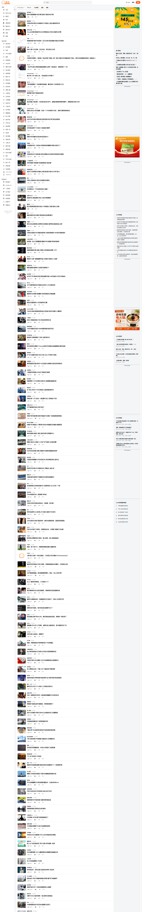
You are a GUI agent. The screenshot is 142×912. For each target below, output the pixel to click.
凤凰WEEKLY (30, 195)
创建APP (8, 202)
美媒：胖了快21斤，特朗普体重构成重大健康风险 (41, 547)
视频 (7, 33)
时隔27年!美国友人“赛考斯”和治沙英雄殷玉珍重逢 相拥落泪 (44, 425)
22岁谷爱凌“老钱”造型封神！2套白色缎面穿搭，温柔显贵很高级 (46, 521)
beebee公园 (30, 126)
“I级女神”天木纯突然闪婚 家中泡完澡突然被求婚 (41, 730)
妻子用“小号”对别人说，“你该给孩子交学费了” (40, 76)
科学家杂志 (29, 867)
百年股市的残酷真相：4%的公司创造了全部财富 (41, 747)
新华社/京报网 (30, 422)
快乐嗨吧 (8, 47)
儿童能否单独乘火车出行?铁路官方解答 (38, 372)
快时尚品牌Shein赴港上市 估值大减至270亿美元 (41, 512)
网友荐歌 (8, 126)
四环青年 (29, 667)
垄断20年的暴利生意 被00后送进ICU (37, 137)
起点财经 (29, 885)
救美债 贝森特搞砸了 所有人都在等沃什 (38, 337)
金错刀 (28, 134)
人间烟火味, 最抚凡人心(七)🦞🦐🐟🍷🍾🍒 (126, 61)
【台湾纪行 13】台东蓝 (122, 71)
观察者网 (29, 701)
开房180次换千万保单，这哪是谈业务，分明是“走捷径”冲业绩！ (46, 529)
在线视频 (8, 169)
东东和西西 (29, 291)
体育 (7, 50)
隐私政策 (8, 195)
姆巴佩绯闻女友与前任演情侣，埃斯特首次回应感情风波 (43, 590)
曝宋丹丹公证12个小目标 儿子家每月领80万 (40, 686)
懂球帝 (28, 204)
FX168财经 (29, 876)
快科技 (28, 675)
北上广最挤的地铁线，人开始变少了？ (38, 582)
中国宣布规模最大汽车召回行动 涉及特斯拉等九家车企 (43, 459)
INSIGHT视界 (30, 309)
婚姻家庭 (8, 113)
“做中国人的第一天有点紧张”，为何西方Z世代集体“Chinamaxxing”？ (48, 555)
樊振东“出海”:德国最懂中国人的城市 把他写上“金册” (42, 259)
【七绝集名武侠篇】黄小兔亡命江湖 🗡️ (126, 64)
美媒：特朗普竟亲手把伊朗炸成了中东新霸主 (40, 643)
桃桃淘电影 (29, 728)
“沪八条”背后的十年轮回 (34, 756)
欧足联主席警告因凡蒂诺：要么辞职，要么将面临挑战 (43, 538)
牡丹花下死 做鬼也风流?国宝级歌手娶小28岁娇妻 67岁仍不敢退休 (46, 276)
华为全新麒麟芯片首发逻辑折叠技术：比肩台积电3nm (43, 782)
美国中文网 (29, 911)
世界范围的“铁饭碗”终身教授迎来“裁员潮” (39, 163)
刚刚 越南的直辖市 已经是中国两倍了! (38, 268)
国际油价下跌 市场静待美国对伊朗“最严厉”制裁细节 (42, 878)
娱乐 (7, 156)
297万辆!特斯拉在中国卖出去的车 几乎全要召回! (41, 285)
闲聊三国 (8, 90)
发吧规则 (8, 198)
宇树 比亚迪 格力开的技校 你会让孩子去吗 (39, 791)
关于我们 (8, 192)
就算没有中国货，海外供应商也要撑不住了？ (40, 608)
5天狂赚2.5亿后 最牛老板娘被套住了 (37, 817)
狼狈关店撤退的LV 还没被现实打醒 (37, 302)
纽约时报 (29, 457)
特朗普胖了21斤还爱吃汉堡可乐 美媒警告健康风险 (41, 381)
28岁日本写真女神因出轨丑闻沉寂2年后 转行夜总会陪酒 (43, 119)
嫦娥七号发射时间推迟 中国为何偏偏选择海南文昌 (41, 774)
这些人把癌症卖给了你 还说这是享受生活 (39, 320)
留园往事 (8, 149)
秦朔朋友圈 (29, 754)
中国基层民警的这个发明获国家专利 (37, 721)
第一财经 (29, 710)
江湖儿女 (8, 142)
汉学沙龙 (8, 123)
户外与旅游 (8, 53)
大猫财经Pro (30, 815)
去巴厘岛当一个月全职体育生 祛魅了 (37, 189)
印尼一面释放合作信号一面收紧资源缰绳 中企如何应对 (43, 695)
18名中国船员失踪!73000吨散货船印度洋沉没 (40, 329)
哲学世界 (8, 86)
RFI (28, 466)
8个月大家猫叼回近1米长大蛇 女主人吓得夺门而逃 (41, 355)
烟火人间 (8, 162)
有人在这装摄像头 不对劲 (34, 861)
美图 (7, 36)
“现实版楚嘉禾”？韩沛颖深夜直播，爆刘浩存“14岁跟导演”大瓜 (45, 84)
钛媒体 (28, 230)
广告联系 (8, 188)
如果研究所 (29, 658)
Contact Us (9, 185)
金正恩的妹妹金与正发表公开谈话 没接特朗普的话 (41, 651)
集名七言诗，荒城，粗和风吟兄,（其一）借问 (127, 54)
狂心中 (28, 64)
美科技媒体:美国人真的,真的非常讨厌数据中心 (40, 433)
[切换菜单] (14, 9)
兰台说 (28, 152)
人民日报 (29, 859)
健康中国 (29, 841)
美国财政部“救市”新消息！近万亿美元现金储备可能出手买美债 (45, 41)
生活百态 (8, 96)
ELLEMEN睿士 (30, 187)
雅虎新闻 (29, 21)
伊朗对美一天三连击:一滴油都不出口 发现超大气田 (42, 398)
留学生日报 (29, 30)
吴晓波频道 (29, 789)
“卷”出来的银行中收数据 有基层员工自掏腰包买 (41, 739)
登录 (133, 2)
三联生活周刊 (30, 239)
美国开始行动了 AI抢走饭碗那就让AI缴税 (39, 887)
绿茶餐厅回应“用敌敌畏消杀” (35, 93)
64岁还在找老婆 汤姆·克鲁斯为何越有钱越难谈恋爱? (42, 451)
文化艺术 (8, 63)
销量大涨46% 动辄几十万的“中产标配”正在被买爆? (42, 442)
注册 (138, 2)
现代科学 (8, 119)
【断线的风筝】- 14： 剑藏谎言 (124, 74)
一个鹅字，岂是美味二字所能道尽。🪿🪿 (126, 79)
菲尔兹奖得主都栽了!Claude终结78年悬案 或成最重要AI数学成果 (46, 346)
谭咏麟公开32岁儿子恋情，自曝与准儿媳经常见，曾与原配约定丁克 (47, 625)
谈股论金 (8, 139)
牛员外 (28, 56)
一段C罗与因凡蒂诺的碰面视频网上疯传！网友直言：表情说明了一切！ (48, 67)
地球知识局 (29, 265)
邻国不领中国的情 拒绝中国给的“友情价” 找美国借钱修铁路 (44, 416)
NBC (28, 902)
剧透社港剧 (29, 797)
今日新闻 (36, 7)
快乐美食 (8, 70)
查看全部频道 (9, 172)
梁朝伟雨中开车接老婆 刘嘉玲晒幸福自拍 (39, 800)
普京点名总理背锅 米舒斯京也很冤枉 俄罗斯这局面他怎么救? (44, 224)
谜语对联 (8, 166)
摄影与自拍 (8, 67)
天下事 (28, 640)
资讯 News (8, 13)
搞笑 (7, 57)
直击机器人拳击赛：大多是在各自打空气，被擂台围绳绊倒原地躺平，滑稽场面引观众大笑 (53, 102)
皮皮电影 (29, 274)
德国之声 (29, 475)
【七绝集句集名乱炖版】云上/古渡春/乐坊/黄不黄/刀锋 (127, 82)
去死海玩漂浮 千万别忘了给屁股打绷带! (38, 128)
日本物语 (29, 850)
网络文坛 (8, 80)
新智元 (28, 344)
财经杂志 (29, 387)
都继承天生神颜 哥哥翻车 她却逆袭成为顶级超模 (41, 294)
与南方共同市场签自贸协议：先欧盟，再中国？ (41, 503)
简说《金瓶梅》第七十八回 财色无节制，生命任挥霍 (127, 68)
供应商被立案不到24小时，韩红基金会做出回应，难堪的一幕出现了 (47, 617)
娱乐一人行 (29, 684)
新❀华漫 (8, 116)
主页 (7, 10)
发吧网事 (8, 73)
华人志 (28, 256)
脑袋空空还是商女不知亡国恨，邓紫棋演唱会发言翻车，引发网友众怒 (47, 564)
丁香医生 (29, 317)
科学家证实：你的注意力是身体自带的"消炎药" (41, 870)
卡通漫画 (8, 100)
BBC (28, 213)
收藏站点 (8, 205)
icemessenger (30, 73)
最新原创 (8, 23)
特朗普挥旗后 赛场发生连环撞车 (36, 808)
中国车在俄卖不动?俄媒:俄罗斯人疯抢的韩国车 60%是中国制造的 (46, 233)
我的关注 (8, 29)
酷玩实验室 (29, 248)
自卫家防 (8, 109)
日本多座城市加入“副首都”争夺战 (37, 494)
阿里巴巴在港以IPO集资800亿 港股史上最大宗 (40, 468)
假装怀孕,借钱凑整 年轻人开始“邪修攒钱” (39, 198)
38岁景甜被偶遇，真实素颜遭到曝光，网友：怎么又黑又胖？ (45, 573)
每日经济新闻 (30, 736)
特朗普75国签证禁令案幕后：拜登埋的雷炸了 (40, 704)
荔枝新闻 (29, 352)
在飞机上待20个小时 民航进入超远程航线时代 (40, 390)
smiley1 (29, 562)
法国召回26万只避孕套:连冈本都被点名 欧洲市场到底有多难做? (45, 154)
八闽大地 (8, 106)
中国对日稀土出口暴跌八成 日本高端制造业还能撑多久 (43, 660)
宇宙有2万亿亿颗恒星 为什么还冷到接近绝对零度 (41, 835)
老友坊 (7, 133)
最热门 (7, 16)
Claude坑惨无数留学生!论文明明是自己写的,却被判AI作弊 (44, 32)
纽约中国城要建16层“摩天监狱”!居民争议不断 (40, 14)
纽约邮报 (29, 12)
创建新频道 (8, 174)
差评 (28, 178)
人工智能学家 (30, 160)
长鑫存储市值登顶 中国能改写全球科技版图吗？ (41, 477)
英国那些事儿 (30, 169)
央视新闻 (29, 370)
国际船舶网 (29, 326)
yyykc (28, 527)
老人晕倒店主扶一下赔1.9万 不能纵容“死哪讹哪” (41, 669)
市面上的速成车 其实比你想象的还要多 (38, 180)
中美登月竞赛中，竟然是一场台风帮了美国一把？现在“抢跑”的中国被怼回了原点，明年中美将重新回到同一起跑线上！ (61, 58)
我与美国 (8, 136)
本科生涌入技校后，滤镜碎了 (35, 634)
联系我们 (8, 182)
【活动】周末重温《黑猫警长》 (124, 76)
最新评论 (8, 26)
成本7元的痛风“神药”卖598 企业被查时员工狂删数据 (42, 713)
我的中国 (8, 146)
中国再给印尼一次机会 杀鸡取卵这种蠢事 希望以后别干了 (43, 145)
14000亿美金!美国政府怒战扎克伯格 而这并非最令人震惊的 (44, 311)
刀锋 (28, 38)
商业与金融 (8, 152)
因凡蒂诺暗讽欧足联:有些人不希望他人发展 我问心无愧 (43, 206)
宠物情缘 (8, 60)
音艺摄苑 (8, 83)
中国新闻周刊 (30, 649)
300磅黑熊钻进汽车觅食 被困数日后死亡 (39, 904)
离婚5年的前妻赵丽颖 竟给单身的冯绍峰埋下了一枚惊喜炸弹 (44, 765)
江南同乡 (8, 93)
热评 (7, 19)
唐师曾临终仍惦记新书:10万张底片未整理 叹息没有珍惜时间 (44, 363)
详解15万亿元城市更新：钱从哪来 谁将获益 (39, 896)
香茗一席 (8, 129)
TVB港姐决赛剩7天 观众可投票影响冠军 (38, 826)
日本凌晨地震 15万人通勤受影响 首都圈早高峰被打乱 (42, 852)
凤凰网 (28, 143)
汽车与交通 (8, 159)
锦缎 (28, 745)
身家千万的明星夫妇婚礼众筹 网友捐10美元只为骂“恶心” (43, 171)
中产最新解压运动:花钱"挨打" (35, 407)
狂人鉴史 (29, 771)
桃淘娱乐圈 (29, 117)
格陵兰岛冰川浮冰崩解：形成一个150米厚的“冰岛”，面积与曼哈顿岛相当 (48, 110)
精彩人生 (8, 76)
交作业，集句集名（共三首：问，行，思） (127, 58)
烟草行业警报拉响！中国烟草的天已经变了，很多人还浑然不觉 (45, 599)
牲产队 (28, 283)
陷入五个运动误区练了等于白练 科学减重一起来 (41, 843)
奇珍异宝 (8, 43)
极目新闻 (29, 379)
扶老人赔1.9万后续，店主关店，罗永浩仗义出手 (41, 49)
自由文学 (8, 103)
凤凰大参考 (29, 693)
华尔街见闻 (29, 335)
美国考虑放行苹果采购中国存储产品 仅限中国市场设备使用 (44, 678)
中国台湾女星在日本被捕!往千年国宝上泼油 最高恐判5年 (43, 23)
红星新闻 (29, 361)
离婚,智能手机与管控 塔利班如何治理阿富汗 (40, 215)
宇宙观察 (29, 832)
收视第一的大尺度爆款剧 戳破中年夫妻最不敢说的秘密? (43, 241)
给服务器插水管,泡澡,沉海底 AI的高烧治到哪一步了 (42, 250)
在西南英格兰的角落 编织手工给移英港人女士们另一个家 (43, 486)
